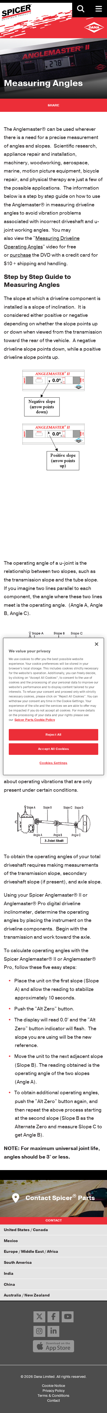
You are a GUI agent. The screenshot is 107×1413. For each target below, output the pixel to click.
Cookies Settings (53, 763)
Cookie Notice (53, 1385)
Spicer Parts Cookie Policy (35, 720)
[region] (54, 706)
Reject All (53, 735)
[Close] (97, 644)
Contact (53, 1400)
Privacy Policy (53, 1390)
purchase (20, 255)
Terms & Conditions (53, 1395)
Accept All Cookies (53, 749)
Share (53, 105)
